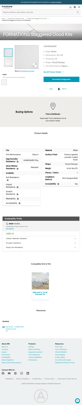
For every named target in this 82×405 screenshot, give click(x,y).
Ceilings (31, 347)
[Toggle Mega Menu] (79, 7)
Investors (5, 349)
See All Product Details (53, 72)
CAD (51, 89)
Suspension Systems (35, 352)
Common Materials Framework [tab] (16, 238)
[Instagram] (21, 373)
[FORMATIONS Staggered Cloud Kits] (8, 62)
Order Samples (60, 355)
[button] (77, 400)
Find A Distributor (61, 349)
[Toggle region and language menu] (74, 7)
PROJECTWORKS (61, 352)
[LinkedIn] (28, 373)
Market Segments (8, 360)
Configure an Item (27, 71)
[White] (4, 82)
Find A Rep (58, 347)
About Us (5, 347)
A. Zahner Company (55, 2)
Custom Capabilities (35, 357)
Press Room (6, 355)
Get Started (10, 229)
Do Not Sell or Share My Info (67, 379)
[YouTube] (9, 373)
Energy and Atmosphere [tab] (14, 247)
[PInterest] (15, 373)
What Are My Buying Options (11, 363)
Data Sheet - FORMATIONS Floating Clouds (14, 328)
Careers (4, 352)
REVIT (64, 89)
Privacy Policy (49, 379)
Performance (33, 360)
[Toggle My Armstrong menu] (70, 7)
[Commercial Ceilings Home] (7, 7)
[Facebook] (3, 373)
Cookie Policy (36, 379)
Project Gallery (60, 357)
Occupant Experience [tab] (13, 243)
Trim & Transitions (34, 355)
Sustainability (6, 357)
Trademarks (9, 379)
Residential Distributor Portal (64, 363)
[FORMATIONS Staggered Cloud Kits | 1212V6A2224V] (8, 53)
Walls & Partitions (34, 349)
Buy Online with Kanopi (63, 360)
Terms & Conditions (22, 379)
